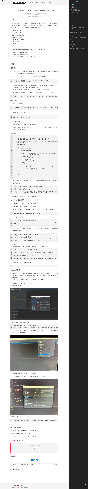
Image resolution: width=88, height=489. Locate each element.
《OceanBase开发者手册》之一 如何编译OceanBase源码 (77, 43)
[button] (78, 15)
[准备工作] (57, 68)
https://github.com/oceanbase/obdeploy (26, 76)
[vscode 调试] (57, 101)
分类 (46, 2)
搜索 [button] (54, 2)
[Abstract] (57, 20)
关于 (50, 2)
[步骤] (57, 64)
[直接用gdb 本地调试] (57, 200)
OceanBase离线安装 (53, 464)
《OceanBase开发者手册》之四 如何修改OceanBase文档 (77, 27)
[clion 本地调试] (57, 270)
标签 (42, 2)
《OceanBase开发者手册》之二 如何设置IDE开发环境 (78, 38)
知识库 (37, 2)
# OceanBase (13, 456)
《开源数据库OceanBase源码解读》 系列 (34, 27)
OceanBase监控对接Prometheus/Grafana (77, 47)
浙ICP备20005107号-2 (14, 484)
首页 (32, 2)
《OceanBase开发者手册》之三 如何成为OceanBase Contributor (77, 33)
